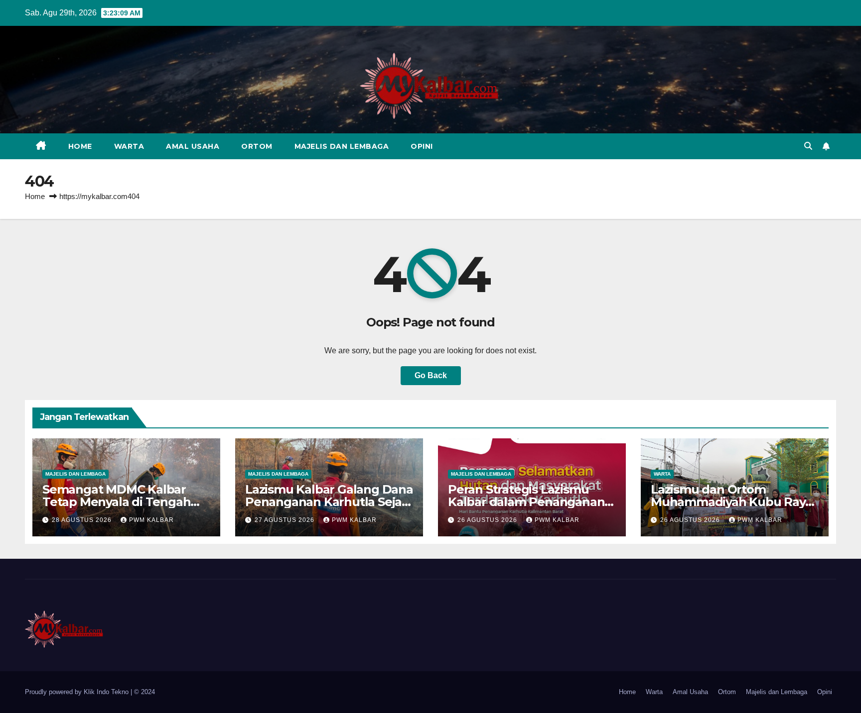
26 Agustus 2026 (488, 519)
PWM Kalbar (151, 519)
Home (80, 146)
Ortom (257, 146)
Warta (129, 146)
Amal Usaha (192, 146)
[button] (808, 146)
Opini (422, 146)
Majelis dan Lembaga (341, 146)
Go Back (431, 375)
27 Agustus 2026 (285, 519)
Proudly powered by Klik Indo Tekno (78, 692)
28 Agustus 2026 (83, 519)
